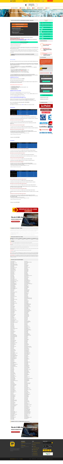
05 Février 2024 (23, 442)
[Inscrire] (52, 442)
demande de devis (16, 66)
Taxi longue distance (46, 36)
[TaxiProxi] (12, 446)
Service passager (50, 14)
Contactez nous (35, 454)
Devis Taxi (34, 444)
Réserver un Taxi (35, 449)
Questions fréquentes (46, 38)
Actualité (34, 446)
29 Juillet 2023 (23, 445)
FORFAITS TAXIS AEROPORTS (24, 42)
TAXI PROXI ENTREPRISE (46, 29)
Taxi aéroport (35, 451)
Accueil (42, 14)
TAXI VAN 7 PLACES (46, 33)
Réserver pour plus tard (44, 97)
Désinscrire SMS (35, 453)
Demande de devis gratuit (44, 99)
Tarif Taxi (45, 14)
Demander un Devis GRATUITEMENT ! (15, 137)
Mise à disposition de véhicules (47, 31)
